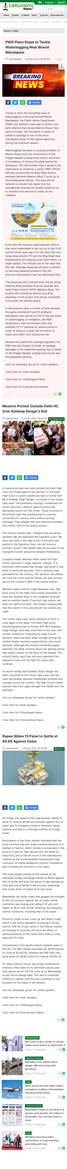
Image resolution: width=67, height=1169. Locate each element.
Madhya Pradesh (34, 1058)
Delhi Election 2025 (29, 22)
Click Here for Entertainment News (26, 386)
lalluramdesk (16, 59)
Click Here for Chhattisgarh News (25, 379)
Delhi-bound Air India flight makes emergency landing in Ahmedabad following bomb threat (44, 1089)
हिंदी (40, 2)
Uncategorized (56, 419)
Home (6, 15)
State (34, 15)
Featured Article (34, 1106)
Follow (36, 102)
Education (56, 22)
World (26, 15)
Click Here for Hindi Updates (22, 371)
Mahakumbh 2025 (10, 22)
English (49, 2)
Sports (45, 15)
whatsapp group (25, 364)
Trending (45, 22)
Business (59, 749)
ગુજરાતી (61, 2)
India (16, 15)
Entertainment (56, 15)
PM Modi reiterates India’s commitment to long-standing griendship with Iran (41, 1140)
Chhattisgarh (32, 1037)
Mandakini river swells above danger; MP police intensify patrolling (41, 1065)
